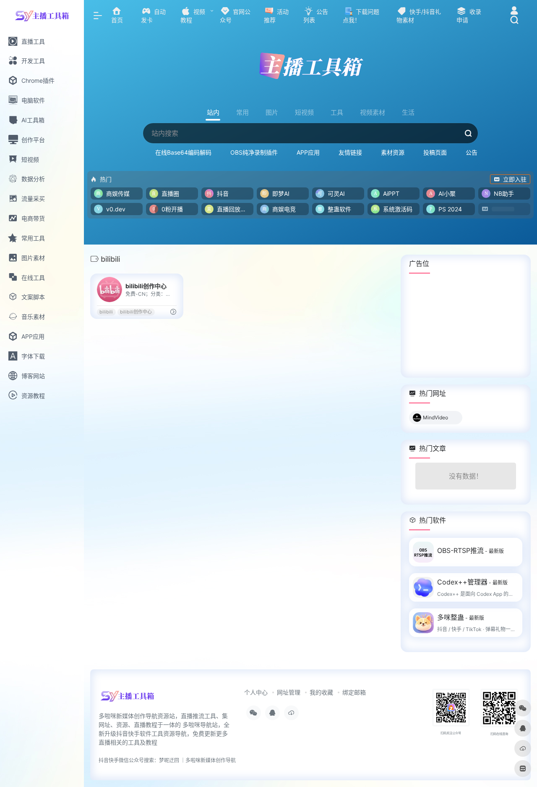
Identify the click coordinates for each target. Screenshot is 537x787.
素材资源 (392, 152)
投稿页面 (435, 152)
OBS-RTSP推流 (470, 550)
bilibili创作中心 (136, 312)
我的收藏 (321, 692)
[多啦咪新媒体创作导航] (127, 699)
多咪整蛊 (460, 617)
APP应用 (308, 152)
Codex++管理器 (472, 582)
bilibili (106, 312)
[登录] (514, 11)
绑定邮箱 (354, 692)
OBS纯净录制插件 (254, 152)
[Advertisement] (466, 325)
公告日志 (477, 152)
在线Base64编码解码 (183, 152)
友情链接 (350, 152)
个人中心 (256, 692)
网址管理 (288, 692)
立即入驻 (515, 179)
